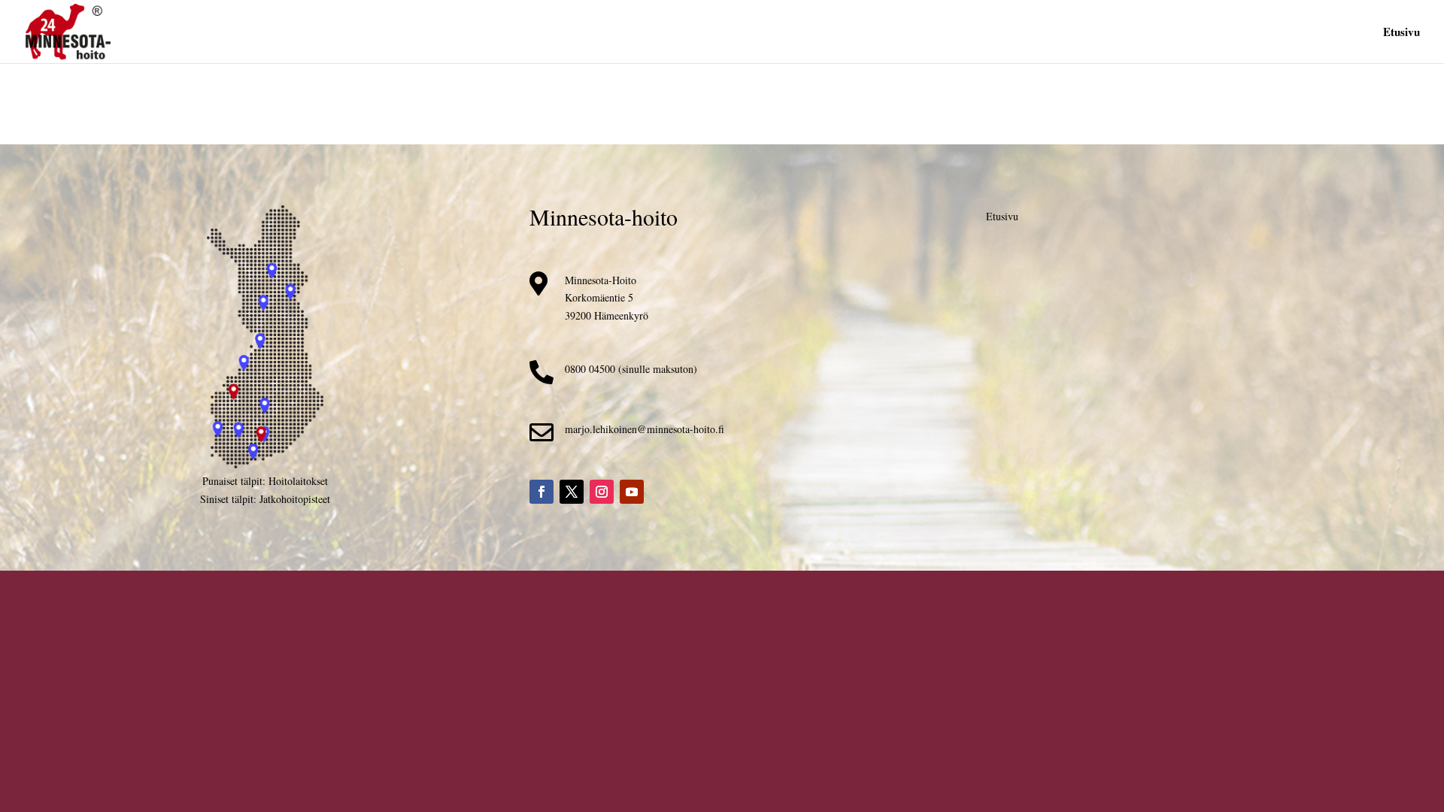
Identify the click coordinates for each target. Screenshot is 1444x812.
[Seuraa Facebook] (541, 492)
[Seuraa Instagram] (602, 492)
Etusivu (1401, 33)
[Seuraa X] (572, 492)
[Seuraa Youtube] (632, 492)
